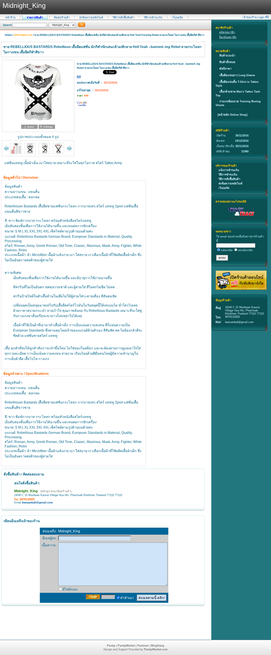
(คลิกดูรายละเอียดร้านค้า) (56, 491)
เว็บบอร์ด (177, 17)
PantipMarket (126, 645)
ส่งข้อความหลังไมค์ (91, 17)
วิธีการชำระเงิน (153, 17)
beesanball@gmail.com (37, 502)
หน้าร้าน (10, 17)
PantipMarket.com (156, 649)
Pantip (111, 645)
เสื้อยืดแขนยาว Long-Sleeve (237, 75)
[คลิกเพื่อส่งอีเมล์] (79, 77)
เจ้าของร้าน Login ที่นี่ (256, 17)
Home (8, 35)
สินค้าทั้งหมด (227, 62)
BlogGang (157, 645)
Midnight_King (26, 491)
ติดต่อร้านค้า (62, 17)
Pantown (143, 645)
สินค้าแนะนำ (227, 55)
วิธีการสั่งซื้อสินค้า (123, 17)
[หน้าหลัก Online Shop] (232, 114)
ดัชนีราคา (225, 68)
